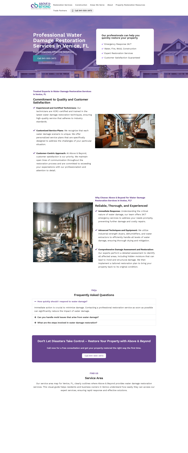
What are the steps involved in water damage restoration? (67, 322)
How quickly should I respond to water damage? (62, 301)
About (110, 5)
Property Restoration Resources (130, 5)
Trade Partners (60, 10)
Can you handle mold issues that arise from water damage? (68, 317)
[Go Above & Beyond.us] (40, 8)
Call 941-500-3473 (83, 10)
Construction (81, 5)
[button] (94, 301)
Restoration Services (62, 5)
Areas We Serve (97, 5)
